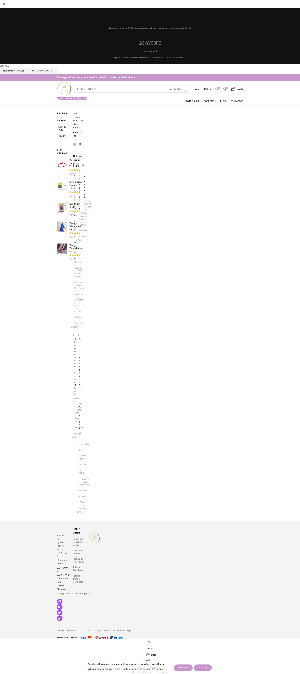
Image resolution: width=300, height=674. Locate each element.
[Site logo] (64, 89)
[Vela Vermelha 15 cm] (62, 252)
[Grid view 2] (74, 145)
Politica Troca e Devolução (78, 579)
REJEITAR (183, 668)
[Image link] (94, 538)
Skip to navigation (13, 71)
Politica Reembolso (78, 569)
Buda (76, 398)
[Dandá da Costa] (62, 209)
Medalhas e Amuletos (78, 297)
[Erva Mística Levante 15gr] (62, 189)
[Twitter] (59, 612)
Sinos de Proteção (79, 190)
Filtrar (62, 136)
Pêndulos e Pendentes (79, 320)
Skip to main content (42, 71)
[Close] (4, 4)
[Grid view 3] (79, 145)
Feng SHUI (76, 420)
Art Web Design (125, 631)
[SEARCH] (184, 89)
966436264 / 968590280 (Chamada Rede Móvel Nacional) (63, 578)
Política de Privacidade (78, 560)
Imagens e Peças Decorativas (79, 285)
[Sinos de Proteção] (78, 165)
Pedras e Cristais (77, 308)
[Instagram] (59, 607)
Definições (157, 669)
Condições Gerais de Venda (78, 542)
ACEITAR (203, 668)
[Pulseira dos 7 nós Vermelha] (62, 167)
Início (76, 114)
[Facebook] (59, 601)
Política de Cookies (78, 552)
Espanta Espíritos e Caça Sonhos (78, 272)
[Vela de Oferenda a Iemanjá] (62, 230)
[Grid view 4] (74, 151)
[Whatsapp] (59, 618)
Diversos (78, 262)
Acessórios (84, 444)
